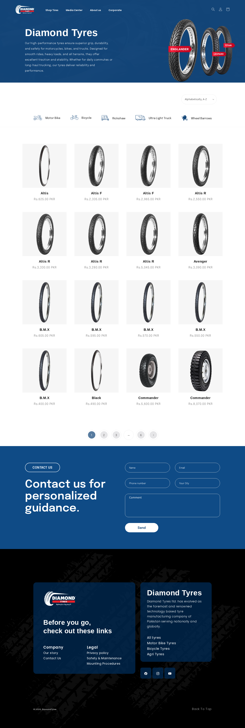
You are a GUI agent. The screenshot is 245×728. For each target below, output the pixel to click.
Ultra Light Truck (159, 118)
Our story (50, 653)
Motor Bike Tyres (161, 643)
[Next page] (153, 435)
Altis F (96, 193)
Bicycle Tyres (158, 648)
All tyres (154, 637)
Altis (44, 193)
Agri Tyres (155, 654)
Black (96, 398)
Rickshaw (118, 118)
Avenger (200, 261)
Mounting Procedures (103, 663)
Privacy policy (97, 653)
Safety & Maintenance (104, 658)
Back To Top (202, 709)
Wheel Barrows (201, 118)
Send (142, 527)
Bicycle (86, 118)
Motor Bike (52, 118)
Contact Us (52, 658)
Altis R (200, 193)
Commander (148, 398)
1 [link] (91, 435)
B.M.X (45, 329)
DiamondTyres (49, 709)
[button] (213, 9)
